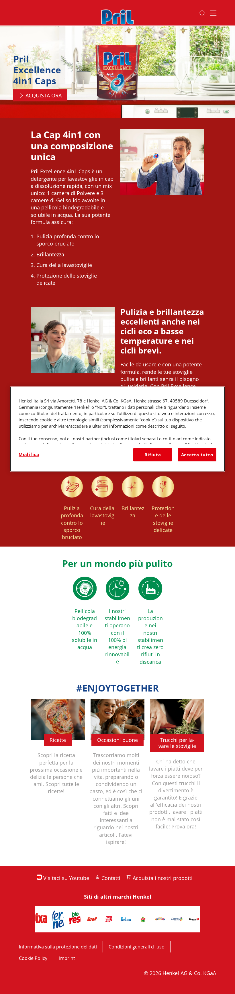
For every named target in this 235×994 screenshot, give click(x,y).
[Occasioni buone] (118, 776)
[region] (117, 429)
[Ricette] (58, 776)
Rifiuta (152, 454)
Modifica (29, 454)
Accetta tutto (197, 454)
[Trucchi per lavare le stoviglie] (177, 776)
